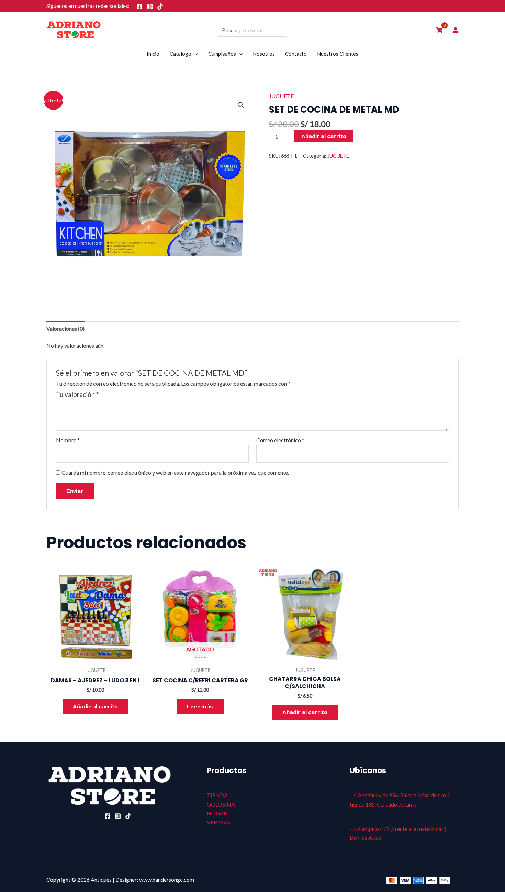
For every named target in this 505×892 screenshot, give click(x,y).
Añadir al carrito (323, 136)
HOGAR (217, 813)
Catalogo (180, 53)
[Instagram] (150, 6)
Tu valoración (77, 394)
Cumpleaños (222, 53)
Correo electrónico (280, 440)
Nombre (68, 440)
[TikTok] (160, 6)
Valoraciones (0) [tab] (65, 328)
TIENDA (217, 795)
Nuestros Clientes (337, 53)
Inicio (153, 53)
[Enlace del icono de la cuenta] (455, 30)
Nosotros (264, 53)
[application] (194, 53)
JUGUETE (281, 96)
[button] (241, 105)
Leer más (200, 706)
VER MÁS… (220, 822)
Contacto (296, 53)
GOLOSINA (221, 804)
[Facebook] (139, 6)
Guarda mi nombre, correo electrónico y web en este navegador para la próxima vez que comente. (175, 472)
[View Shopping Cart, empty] (439, 30)
